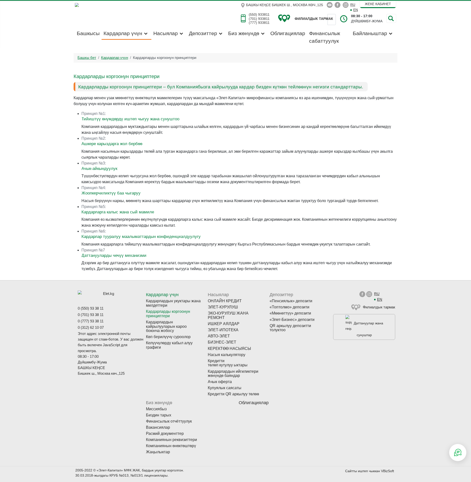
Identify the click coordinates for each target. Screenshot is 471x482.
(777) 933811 (259, 22)
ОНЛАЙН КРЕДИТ (225, 301)
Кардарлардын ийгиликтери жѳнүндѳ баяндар (233, 373)
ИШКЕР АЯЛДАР (223, 324)
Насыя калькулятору (226, 355)
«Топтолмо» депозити (289, 307)
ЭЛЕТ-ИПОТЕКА (223, 330)
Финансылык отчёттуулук (169, 421)
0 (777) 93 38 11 (91, 321)
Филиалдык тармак (379, 307)
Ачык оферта (220, 382)
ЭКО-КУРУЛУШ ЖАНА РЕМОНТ (228, 315)
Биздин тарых (158, 415)
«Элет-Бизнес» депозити (292, 319)
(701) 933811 (259, 18)
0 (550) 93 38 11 (91, 308)
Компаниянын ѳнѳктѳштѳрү (171, 446)
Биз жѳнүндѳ (243, 33)
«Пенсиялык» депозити (291, 301)
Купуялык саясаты (224, 388)
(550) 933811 (259, 14)
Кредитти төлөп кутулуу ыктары (228, 363)
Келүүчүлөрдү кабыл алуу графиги (169, 345)
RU (352, 5)
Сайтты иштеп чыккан (362, 471)
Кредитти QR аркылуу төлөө (233, 394)
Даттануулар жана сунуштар (368, 329)
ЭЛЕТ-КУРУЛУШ (223, 307)
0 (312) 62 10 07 (91, 327)
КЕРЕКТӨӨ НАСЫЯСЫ (229, 348)
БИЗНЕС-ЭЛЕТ (222, 342)
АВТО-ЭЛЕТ (219, 336)
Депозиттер (203, 33)
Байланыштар (370, 33)
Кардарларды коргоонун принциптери (168, 313)
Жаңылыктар (158, 452)
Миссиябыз (156, 409)
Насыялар (165, 33)
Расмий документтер (165, 433)
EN (355, 10)
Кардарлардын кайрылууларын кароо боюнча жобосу (166, 326)
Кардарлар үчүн (123, 33)
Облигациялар (287, 33)
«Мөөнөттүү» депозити (290, 313)
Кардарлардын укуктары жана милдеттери (173, 303)
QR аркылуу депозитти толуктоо (290, 328)
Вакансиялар (158, 427)
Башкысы (88, 33)
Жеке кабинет (378, 4)
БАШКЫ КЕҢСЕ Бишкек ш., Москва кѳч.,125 (284, 5)
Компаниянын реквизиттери (171, 440)
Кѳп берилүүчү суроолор (168, 337)
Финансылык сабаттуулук (324, 37)
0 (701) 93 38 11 (91, 315)
